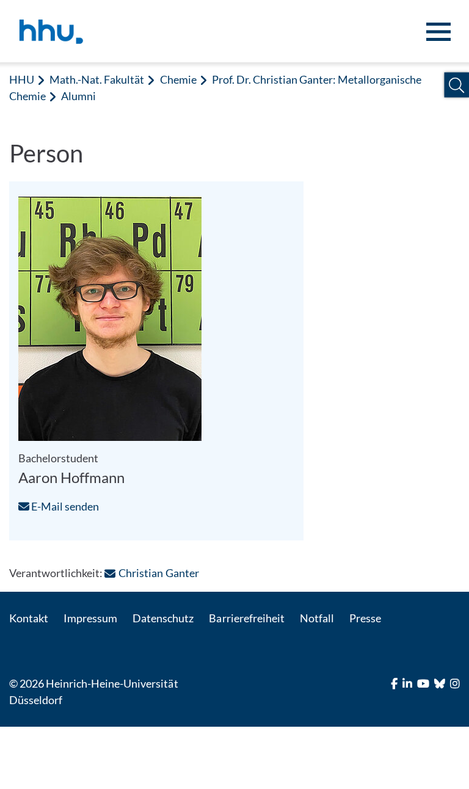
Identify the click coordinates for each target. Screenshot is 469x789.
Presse (365, 618)
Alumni (78, 96)
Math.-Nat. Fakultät (96, 79)
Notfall (317, 618)
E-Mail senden (64, 506)
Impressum (90, 618)
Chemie (178, 79)
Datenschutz (163, 618)
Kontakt (28, 618)
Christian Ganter (158, 573)
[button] (456, 85)
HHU (21, 79)
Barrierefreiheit (246, 618)
